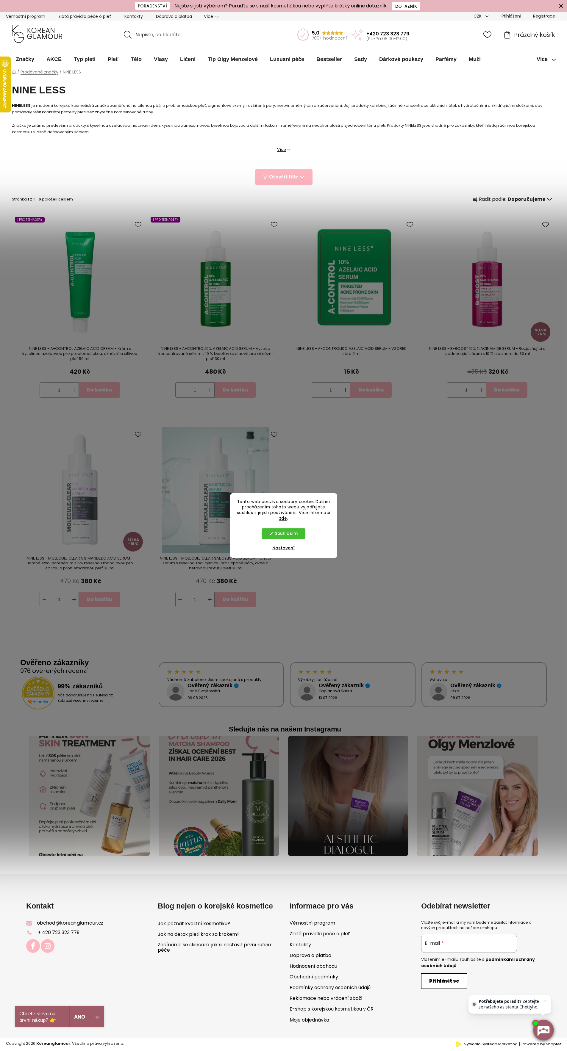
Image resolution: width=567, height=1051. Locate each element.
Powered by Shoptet (541, 1044)
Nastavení (283, 548)
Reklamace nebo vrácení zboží (326, 998)
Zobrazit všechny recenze (80, 700)
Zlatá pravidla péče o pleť (84, 16)
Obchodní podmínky (314, 976)
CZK (478, 16)
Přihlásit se (444, 981)
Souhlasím (286, 533)
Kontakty (133, 16)
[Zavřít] (545, 1001)
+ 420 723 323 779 (58, 932)
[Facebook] (33, 946)
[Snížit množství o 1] (44, 390)
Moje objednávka (309, 1019)
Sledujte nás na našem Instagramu (285, 729)
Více (281, 149)
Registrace (544, 16)
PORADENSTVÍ (152, 6)
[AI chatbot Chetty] (543, 1030)
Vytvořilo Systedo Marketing (491, 1044)
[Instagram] (47, 946)
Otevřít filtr (283, 176)
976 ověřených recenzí (54, 671)
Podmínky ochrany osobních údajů (330, 987)
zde (283, 518)
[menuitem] (25, 59)
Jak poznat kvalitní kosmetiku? (194, 923)
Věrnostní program (25, 16)
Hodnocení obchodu (313, 966)
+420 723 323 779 (387, 33)
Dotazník (406, 6)
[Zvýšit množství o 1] (74, 390)
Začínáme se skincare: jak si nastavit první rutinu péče (214, 947)
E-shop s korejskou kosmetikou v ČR (332, 1008)
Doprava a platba (174, 16)
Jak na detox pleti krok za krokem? (199, 934)
